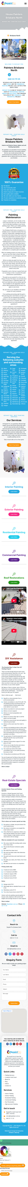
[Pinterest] (22, 954)
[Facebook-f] (7, 1044)
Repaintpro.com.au (12, 904)
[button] (25, 3)
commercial (18, 95)
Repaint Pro (6, 90)
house (9, 84)
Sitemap (17, 1133)
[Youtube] (18, 954)
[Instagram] (14, 954)
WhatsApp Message (5, 1168)
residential (11, 97)
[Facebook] (6, 954)
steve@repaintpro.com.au (14, 949)
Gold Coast (12, 93)
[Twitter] (10, 954)
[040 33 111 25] (9, 74)
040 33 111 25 (14, 79)
